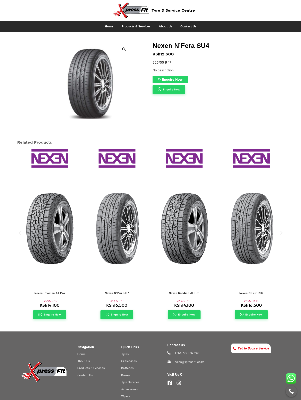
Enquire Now (172, 79)
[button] (124, 49)
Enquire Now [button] (171, 89)
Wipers (125, 396)
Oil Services (129, 361)
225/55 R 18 (117, 301)
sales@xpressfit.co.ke (189, 362)
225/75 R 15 (50, 301)
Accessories (129, 389)
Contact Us (188, 26)
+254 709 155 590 (187, 353)
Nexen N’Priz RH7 (117, 293)
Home (109, 26)
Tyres (125, 354)
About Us (165, 26)
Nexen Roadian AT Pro (49, 293)
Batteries (127, 368)
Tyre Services (130, 382)
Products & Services (136, 26)
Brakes (125, 375)
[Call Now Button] (291, 391)
